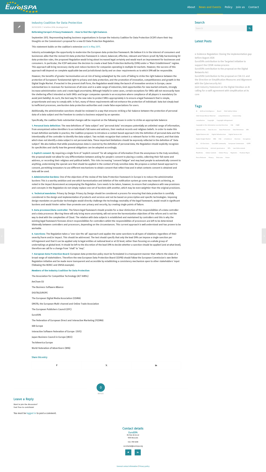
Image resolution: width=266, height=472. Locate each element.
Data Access (212, 130)
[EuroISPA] (21, 7)
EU (197, 143)
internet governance (218, 148)
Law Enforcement (239, 148)
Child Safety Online (230, 111)
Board (219, 111)
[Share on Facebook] (57, 365)
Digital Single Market (203, 139)
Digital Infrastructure (219, 134)
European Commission (236, 143)
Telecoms (219, 157)
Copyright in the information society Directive (212, 125)
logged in (31, 413)
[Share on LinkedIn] (156, 365)
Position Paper (245, 153)
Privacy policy (144, 466)
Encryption (246, 139)
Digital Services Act (235, 134)
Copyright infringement (225, 120)
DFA (247, 130)
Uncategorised (62, 27)
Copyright (210, 120)
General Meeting (202, 148)
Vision (227, 157)
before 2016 (50, 27)
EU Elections (204, 143)
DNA (214, 139)
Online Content (211, 153)
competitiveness (224, 116)
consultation (200, 120)
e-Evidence (228, 139)
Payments (234, 153)
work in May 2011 (91, 46)
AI (196, 111)
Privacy (211, 157)
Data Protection (224, 130)
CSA (232, 125)
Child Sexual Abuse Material (205, 116)
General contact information (127, 466)
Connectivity (236, 116)
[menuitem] (191, 7)
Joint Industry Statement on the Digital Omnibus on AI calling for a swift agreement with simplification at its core (222, 91)
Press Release (201, 157)
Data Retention (238, 130)
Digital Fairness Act (202, 134)
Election (237, 139)
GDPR (248, 143)
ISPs (229, 148)
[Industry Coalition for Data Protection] (19, 27)
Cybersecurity (200, 130)
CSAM (237, 125)
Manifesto (199, 153)
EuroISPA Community (219, 143)
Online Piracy (223, 153)
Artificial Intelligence (207, 111)
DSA (220, 139)
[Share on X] (106, 365)
